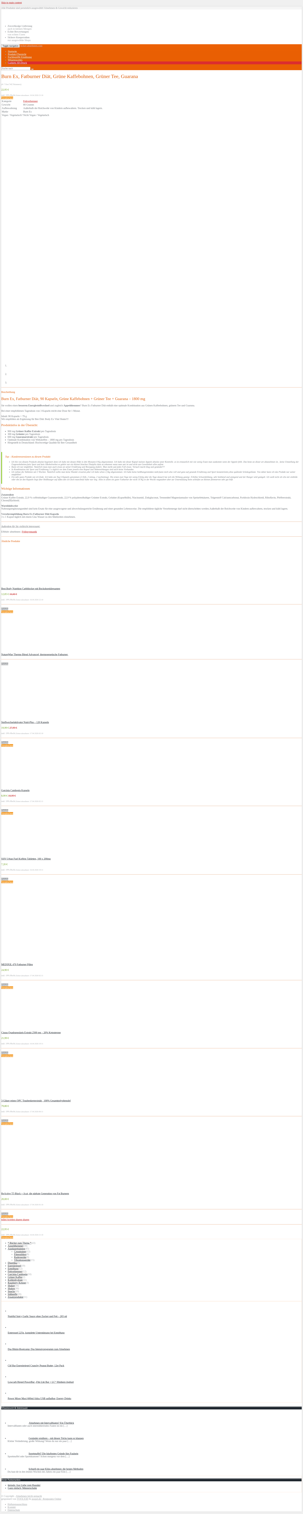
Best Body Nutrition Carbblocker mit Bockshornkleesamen (30, 588)
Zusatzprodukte (15, 1297)
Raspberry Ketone (17, 1282)
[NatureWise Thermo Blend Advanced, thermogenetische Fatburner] (22, 651)
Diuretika (12, 1263)
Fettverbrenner (30, 101)
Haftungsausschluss (17, 1504)
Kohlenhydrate (15, 1280)
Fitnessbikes (20, 1254)
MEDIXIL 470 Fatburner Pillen (17, 964)
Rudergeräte (20, 1257)
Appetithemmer (15, 1245)
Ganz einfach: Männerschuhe (22, 1488)
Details (4, 609)
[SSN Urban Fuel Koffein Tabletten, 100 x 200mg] (22, 856)
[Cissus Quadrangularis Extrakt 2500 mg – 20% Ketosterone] (22, 1029)
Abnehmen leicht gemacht (29, 1496)
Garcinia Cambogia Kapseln (15, 790)
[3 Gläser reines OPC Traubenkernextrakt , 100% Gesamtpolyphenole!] (22, 1097)
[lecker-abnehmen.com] (19, 20)
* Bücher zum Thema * (19, 1243)
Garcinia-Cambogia (17, 1274)
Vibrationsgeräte (22, 1260)
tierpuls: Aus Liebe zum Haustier (24, 1485)
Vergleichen (7, 98)
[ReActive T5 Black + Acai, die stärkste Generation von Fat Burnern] (22, 1190)
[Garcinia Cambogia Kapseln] (22, 787)
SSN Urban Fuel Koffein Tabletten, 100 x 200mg (26, 858)
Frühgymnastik (29, 531)
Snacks (11, 1291)
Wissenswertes (15, 60)
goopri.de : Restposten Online (46, 1499)
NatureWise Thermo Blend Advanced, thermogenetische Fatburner (34, 654)
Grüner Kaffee (15, 1277)
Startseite (12, 51)
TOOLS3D (22, 1499)
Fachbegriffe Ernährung (20, 57)
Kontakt (12, 1507)
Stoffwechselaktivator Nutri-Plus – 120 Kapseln (25, 722)
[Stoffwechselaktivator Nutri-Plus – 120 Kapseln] (22, 719)
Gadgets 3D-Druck (17, 62)
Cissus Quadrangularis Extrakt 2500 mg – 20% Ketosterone (31, 1032)
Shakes (11, 1288)
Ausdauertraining (16, 1248)
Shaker (11, 1285)
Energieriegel (14, 1265)
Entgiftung (13, 1268)
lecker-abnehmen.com (31, 45)
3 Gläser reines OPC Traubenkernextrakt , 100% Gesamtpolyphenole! (36, 1100)
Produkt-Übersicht (17, 54)
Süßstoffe (12, 1294)
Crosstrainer (20, 1251)
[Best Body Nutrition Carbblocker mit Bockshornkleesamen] (22, 585)
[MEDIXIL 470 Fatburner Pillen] (21, 961)
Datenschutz (14, 1510)
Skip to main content (11, 2)
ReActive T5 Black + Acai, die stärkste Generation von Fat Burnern (35, 1193)
